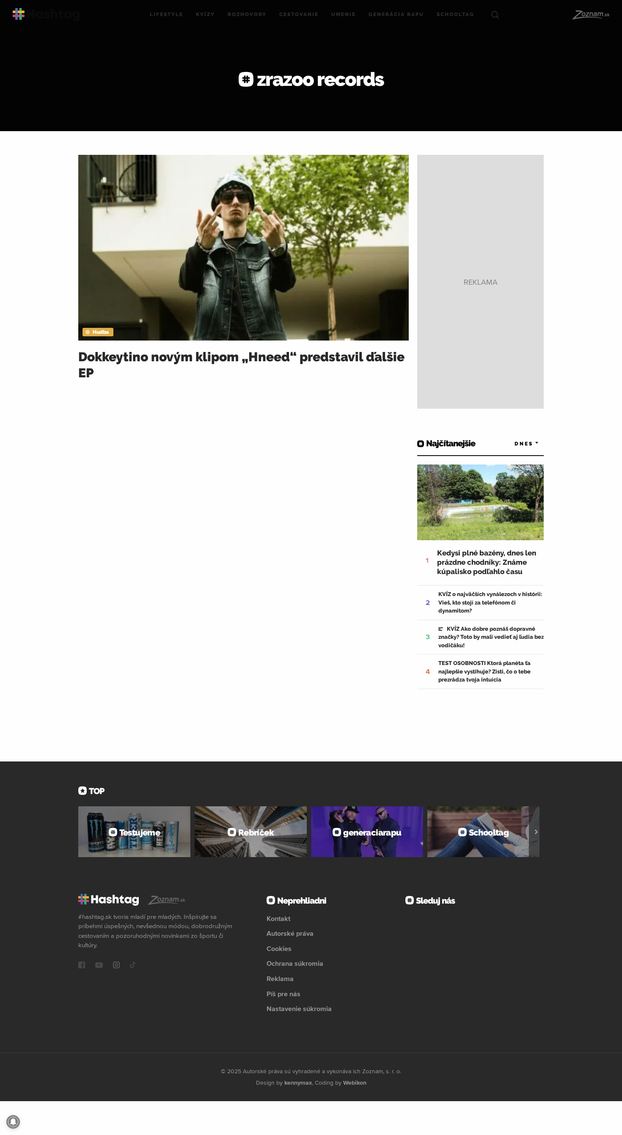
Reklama (280, 978)
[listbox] (514, 443)
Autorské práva (290, 933)
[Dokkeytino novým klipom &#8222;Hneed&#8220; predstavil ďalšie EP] (243, 248)
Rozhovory (247, 14)
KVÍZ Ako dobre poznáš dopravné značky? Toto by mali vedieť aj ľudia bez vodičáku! (491, 637)
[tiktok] (133, 966)
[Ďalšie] (536, 831)
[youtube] (99, 966)
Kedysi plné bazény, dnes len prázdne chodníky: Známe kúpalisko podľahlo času (486, 562)
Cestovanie (299, 14)
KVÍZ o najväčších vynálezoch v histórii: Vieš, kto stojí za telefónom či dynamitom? (490, 602)
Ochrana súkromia (295, 963)
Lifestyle (166, 14)
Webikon (354, 1082)
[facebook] (81, 966)
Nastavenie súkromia (299, 1008)
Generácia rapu (396, 14)
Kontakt (278, 918)
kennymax (298, 1082)
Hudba (101, 332)
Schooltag (455, 14)
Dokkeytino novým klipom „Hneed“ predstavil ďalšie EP (241, 364)
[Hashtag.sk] (46, 14)
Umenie (343, 14)
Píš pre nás (283, 994)
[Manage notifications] (13, 1122)
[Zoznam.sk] (590, 15)
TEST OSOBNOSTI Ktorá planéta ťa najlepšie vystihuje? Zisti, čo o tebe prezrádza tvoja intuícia (484, 671)
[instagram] (116, 966)
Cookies (279, 948)
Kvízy (205, 14)
